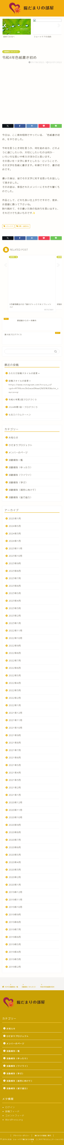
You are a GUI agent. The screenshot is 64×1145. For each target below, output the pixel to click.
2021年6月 (15, 757)
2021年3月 (15, 780)
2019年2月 (15, 966)
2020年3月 (15, 869)
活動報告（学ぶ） (18, 482)
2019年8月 (15, 922)
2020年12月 (15, 802)
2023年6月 (15, 585)
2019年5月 (15, 944)
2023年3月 (15, 608)
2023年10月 (15, 555)
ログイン (10, 1107)
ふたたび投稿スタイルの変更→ (24, 373)
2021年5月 (15, 765)
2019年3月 (15, 959)
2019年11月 (15, 899)
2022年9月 (15, 645)
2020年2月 (15, 877)
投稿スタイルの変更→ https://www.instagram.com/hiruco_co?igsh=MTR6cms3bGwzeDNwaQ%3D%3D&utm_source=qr (33, 386)
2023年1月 (15, 623)
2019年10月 (15, 907)
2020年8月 (15, 832)
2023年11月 (15, 548)
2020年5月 (15, 854)
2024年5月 (15, 526)
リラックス (9, 226)
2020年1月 (15, 884)
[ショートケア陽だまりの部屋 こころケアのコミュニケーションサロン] (32, 14)
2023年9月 (15, 563)
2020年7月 (15, 839)
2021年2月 (15, 787)
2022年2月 (15, 697)
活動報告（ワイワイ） (20, 475)
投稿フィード (12, 1111)
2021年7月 (15, 750)
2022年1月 (15, 705)
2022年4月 (15, 683)
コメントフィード (14, 1115)
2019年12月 (15, 892)
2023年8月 (15, 570)
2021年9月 (15, 735)
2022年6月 (15, 668)
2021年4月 (15, 772)
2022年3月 (15, 690)
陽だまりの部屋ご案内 (43, 1136)
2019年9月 (15, 914)
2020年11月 (15, 810)
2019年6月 (15, 937)
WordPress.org (14, 1119)
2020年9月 (15, 824)
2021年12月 (15, 712)
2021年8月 (15, 742)
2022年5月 (15, 675)
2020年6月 (15, 847)
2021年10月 (15, 727)
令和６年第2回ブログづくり (23, 399)
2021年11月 (15, 720)
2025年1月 (15, 518)
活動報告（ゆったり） (11, 52)
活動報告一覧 (16, 460)
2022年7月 (15, 660)
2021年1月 (15, 795)
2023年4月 (15, 600)
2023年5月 (15, 593)
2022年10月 (15, 638)
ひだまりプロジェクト (20, 445)
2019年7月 (15, 929)
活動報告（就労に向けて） (23, 489)
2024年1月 (15, 541)
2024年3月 (15, 533)
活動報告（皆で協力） (20, 497)
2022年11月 (15, 630)
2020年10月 (15, 817)
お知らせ (13, 437)
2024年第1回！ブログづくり (23, 407)
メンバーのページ (18, 452)
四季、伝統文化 (23, 226)
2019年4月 (15, 951)
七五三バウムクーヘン (20, 414)
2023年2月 (15, 615)
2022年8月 (15, 653)
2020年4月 (15, 862)
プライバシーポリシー (21, 1136)
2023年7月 (15, 578)
